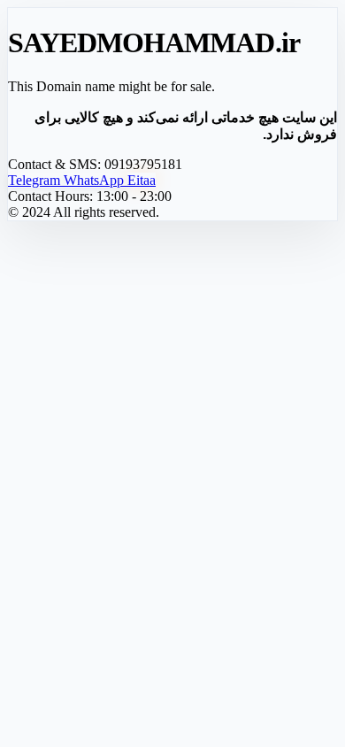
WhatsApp (95, 180)
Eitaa (141, 180)
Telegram (36, 180)
